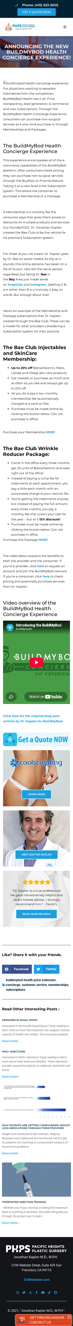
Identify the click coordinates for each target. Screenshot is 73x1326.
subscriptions (15, 990)
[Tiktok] (49, 1292)
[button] (65, 27)
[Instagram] (17, 1292)
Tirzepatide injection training (24, 1201)
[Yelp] (30, 1292)
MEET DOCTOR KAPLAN (36, 854)
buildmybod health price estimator (31, 980)
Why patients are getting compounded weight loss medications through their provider (36, 1127)
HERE (50, 432)
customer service (34, 985)
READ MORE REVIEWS (36, 913)
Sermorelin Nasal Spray (20, 1020)
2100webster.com (37, 1280)
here (40, 566)
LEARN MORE (36, 794)
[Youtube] (42, 1292)
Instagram (38, 284)
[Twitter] (24, 1292)
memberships (58, 985)
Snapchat (15, 284)
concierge (13, 985)
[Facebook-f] (36, 1292)
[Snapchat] (55, 1292)
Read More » (10, 1041)
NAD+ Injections (13, 1051)
